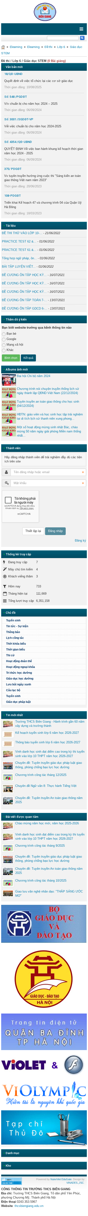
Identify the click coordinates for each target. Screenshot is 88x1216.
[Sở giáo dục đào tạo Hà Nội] (44, 978)
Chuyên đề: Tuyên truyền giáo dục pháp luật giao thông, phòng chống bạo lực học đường (48, 765)
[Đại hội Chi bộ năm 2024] (9, 380)
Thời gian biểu (15, 649)
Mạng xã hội (15, 344)
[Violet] (44, 1065)
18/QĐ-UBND (13, 74)
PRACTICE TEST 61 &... (19, 250)
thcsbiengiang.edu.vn (29, 1206)
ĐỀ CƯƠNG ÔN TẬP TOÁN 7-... (24, 300)
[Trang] (3, 47)
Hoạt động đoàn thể (19, 661)
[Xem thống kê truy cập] (11, 1180)
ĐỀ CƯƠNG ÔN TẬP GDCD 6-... (24, 308)
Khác (10, 350)
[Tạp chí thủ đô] (44, 1128)
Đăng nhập (55, 531)
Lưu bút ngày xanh (18, 684)
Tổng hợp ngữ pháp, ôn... (19, 258)
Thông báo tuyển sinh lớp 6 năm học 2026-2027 (47, 742)
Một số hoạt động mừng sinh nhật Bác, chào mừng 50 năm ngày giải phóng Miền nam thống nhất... (49, 431)
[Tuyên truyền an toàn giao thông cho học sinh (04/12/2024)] (9, 405)
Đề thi (48, 47)
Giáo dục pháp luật (18, 702)
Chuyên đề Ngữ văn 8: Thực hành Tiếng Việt (46, 786)
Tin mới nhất (14, 715)
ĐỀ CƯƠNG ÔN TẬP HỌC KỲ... (24, 275)
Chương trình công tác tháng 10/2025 (40, 880)
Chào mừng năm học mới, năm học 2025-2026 (47, 823)
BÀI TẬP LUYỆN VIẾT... (19, 266)
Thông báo (13, 632)
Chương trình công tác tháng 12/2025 (40, 775)
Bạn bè (11, 333)
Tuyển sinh (13, 620)
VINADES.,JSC (75, 1182)
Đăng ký (80, 540)
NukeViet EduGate (61, 1179)
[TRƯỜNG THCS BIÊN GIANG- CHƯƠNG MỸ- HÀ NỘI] (44, 11)
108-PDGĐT (12, 195)
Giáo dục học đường (19, 678)
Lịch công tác (15, 638)
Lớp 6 (61, 47)
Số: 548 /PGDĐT (15, 96)
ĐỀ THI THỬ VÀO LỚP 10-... (22, 233)
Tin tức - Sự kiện (17, 626)
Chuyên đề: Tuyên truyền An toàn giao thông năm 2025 (49, 800)
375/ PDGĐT (13, 169)
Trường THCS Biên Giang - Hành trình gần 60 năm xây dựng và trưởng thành (49, 724)
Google (11, 339)
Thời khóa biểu (16, 643)
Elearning (16, 47)
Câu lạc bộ (13, 690)
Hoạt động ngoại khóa (20, 667)
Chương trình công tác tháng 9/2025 (40, 845)
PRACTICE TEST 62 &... (19, 241)
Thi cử (10, 655)
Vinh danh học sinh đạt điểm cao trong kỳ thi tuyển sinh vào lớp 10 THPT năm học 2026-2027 (49, 754)
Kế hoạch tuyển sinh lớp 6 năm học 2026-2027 (47, 732)
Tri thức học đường (19, 672)
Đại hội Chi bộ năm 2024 (33, 376)
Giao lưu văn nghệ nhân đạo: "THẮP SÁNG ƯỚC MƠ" (49, 893)
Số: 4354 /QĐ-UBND (18, 142)
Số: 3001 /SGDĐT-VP (18, 119)
